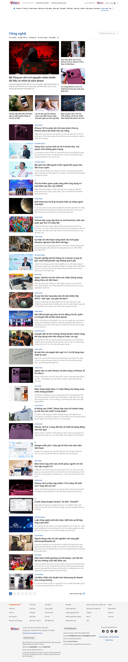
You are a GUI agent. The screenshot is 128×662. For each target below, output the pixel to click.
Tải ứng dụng (103, 637)
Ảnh (87, 620)
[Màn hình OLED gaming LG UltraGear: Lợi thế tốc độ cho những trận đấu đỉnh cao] (21, 562)
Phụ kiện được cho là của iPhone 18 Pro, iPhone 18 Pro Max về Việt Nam (72, 62)
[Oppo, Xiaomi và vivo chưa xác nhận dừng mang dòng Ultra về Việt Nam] (21, 282)
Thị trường (12, 37)
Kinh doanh (33, 8)
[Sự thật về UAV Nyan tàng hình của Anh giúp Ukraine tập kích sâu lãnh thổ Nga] (21, 244)
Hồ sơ (88, 616)
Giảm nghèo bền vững (73, 616)
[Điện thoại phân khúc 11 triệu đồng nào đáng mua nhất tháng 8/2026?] (21, 393)
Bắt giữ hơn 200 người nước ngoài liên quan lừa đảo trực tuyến (58, 166)
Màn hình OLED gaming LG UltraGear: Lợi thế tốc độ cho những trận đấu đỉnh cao (58, 559)
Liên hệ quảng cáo (70, 628)
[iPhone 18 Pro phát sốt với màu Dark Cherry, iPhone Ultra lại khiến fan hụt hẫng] (21, 132)
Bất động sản (49, 620)
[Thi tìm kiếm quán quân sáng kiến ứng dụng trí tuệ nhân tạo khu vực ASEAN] (21, 188)
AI (58, 37)
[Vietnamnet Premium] (15, 605)
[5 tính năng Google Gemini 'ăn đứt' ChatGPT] (21, 506)
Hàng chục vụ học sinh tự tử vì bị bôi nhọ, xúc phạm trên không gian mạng (56, 147)
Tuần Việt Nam (89, 3)
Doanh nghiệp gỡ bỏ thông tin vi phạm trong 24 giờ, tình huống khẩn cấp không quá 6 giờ (58, 259)
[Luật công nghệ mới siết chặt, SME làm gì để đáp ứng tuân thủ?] (21, 524)
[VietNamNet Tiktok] (111, 632)
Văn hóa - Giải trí (79, 8)
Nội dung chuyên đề (93, 609)
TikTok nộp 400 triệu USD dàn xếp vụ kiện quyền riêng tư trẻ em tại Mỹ (20, 116)
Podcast (110, 613)
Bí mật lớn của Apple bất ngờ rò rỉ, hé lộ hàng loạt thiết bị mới (59, 353)
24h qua (111, 616)
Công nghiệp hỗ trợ (72, 613)
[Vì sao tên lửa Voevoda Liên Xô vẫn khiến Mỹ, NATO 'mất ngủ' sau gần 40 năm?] (21, 300)
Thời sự (25, 8)
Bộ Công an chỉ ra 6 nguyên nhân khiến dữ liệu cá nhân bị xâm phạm (32, 79)
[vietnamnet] (15, 5)
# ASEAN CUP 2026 (42, 3)
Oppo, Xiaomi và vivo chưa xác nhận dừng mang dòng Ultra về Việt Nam (58, 278)
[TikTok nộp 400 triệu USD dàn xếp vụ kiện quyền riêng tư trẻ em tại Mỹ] (21, 103)
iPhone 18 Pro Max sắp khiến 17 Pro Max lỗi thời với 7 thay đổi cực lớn (58, 484)
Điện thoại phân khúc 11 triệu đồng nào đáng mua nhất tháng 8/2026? (59, 390)
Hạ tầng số (32, 37)
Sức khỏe (96, 8)
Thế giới (63, 8)
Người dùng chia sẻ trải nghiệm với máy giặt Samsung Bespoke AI (56, 539)
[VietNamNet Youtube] (107, 632)
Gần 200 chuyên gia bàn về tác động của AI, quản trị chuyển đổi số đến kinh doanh (58, 315)
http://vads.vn (73, 641)
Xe (110, 8)
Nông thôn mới (71, 620)
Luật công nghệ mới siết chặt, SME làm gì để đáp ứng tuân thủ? (58, 521)
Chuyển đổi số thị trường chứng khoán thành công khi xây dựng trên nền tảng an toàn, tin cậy (59, 335)
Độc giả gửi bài (114, 637)
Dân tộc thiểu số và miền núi (96, 605)
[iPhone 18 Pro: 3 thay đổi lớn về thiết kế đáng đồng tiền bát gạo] (21, 431)
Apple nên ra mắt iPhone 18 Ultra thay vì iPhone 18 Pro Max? (59, 372)
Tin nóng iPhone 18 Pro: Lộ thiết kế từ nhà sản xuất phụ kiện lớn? (72, 89)
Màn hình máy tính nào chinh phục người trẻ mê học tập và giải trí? (58, 465)
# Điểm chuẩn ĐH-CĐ (59, 3)
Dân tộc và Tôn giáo (45, 8)
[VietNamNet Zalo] (116, 632)
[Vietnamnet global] (100, 4)
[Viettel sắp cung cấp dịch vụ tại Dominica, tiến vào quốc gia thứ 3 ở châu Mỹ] (21, 224)
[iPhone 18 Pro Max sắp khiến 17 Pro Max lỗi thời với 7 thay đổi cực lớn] (21, 487)
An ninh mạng (42, 37)
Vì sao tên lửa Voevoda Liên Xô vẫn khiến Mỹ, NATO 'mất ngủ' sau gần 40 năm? (56, 297)
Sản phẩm (52, 37)
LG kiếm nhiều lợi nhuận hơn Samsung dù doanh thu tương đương (58, 578)
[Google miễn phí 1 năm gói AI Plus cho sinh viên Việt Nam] (21, 450)
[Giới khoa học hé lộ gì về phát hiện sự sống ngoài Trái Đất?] (21, 206)
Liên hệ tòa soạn (29, 638)
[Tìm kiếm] (118, 3)
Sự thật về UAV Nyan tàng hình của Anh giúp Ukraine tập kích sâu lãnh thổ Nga (56, 241)
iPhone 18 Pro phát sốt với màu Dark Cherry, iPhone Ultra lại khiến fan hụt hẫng (56, 129)
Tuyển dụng (109, 640)
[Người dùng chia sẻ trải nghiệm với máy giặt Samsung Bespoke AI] (21, 543)
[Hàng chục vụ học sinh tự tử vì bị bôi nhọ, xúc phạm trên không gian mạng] (21, 151)
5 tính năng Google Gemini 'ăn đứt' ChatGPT (56, 501)
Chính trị (19, 8)
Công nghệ (104, 8)
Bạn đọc (68, 605)
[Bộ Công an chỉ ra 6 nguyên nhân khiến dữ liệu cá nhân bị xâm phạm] (34, 57)
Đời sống (89, 8)
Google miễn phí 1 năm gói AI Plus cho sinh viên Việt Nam (58, 446)
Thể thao (70, 8)
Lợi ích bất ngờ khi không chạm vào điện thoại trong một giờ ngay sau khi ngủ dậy (47, 116)
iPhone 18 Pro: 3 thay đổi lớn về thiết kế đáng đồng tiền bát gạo (59, 428)
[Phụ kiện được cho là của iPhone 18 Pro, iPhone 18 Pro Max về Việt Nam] (73, 49)
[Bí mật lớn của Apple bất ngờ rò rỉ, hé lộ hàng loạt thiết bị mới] (21, 356)
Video (110, 605)
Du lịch (47, 616)
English (89, 613)
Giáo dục (56, 8)
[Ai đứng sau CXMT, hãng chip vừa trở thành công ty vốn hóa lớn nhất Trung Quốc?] (21, 413)
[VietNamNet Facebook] (103, 632)
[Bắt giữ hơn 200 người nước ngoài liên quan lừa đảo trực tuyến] (21, 169)
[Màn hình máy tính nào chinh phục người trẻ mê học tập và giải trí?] (21, 468)
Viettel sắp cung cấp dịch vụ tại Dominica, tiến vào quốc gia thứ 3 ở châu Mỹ (59, 221)
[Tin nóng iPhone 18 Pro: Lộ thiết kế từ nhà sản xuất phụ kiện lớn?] (73, 76)
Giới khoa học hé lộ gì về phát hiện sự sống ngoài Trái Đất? (58, 203)
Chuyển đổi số (23, 37)
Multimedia (112, 609)
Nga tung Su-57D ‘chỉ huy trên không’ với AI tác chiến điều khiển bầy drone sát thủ (72, 116)
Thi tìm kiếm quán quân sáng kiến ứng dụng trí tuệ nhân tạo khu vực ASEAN (58, 184)
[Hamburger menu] (113, 8)
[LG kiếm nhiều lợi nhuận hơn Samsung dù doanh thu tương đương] (21, 582)
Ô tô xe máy (49, 613)
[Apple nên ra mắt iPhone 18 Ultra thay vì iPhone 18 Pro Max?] (21, 375)
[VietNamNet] (14, 8)
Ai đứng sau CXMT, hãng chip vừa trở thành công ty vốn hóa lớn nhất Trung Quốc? (58, 409)
